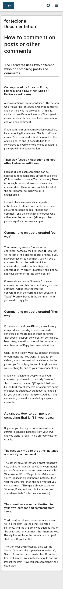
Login (9, 5)
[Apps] (56, 5)
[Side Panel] (48, 5)
